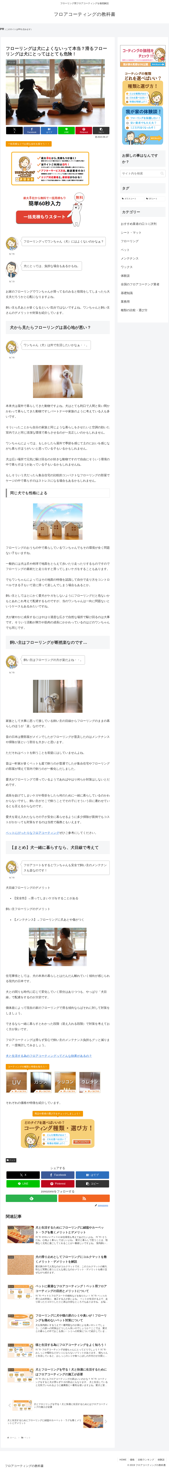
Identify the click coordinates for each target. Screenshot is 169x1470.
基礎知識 (127, 293)
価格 (132, 1459)
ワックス (127, 267)
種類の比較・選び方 (134, 310)
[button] (101, 130)
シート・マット (131, 232)
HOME (122, 1459)
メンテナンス (130, 258)
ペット (12, 1160)
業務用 (125, 301)
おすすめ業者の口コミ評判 (138, 224)
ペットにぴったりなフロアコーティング (32, 832)
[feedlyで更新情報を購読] (31, 1198)
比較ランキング (146, 1459)
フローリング (130, 241)
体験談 (125, 275)
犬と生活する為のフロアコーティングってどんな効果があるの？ (49, 1056)
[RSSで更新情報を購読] (84, 1198)
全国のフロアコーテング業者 (140, 284)
